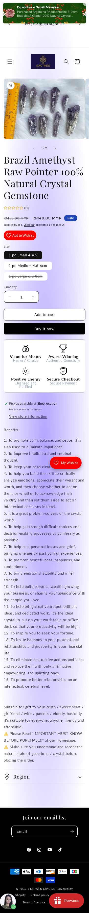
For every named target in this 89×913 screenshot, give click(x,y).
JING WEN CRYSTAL (42, 888)
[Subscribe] (72, 831)
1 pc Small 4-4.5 (23, 255)
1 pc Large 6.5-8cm (28, 277)
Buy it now (44, 329)
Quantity (10, 287)
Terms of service (34, 902)
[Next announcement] (79, 23)
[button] (9, 61)
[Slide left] (33, 148)
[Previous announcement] (9, 23)
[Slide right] (55, 148)
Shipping (29, 224)
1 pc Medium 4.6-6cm (28, 266)
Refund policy (40, 894)
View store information (28, 416)
